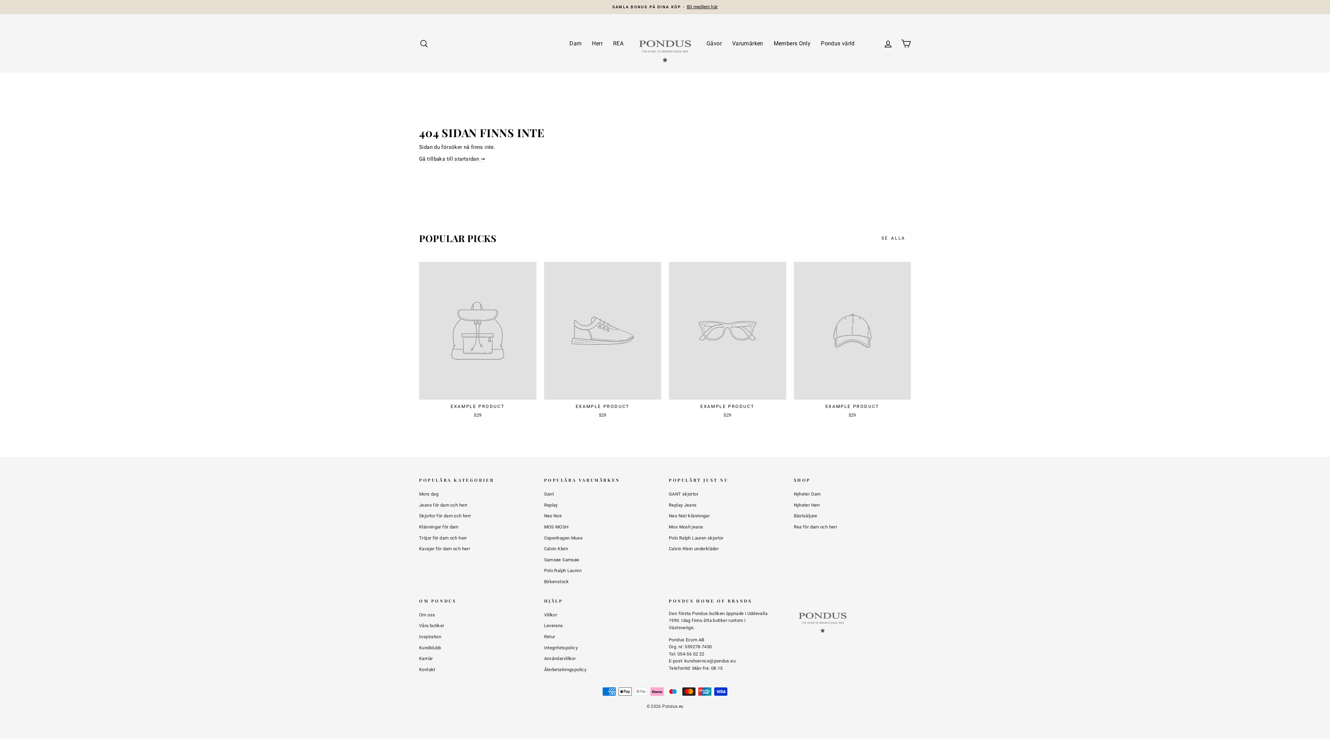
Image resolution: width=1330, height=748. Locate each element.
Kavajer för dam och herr (444, 548)
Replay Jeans (683, 505)
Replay (551, 505)
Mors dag (428, 494)
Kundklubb (430, 647)
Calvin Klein (556, 548)
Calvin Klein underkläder (694, 548)
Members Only (792, 43)
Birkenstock (556, 581)
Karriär (426, 658)
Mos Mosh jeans (686, 526)
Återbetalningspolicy (565, 669)
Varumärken (747, 43)
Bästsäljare (805, 515)
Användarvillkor (560, 658)
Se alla (893, 238)
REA (618, 43)
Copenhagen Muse (563, 538)
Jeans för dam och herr (443, 505)
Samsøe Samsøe (561, 559)
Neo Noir (553, 515)
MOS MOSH (556, 526)
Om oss (427, 614)
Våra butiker (431, 625)
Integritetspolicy (561, 647)
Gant (549, 494)
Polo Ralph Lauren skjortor (696, 538)
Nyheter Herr (807, 505)
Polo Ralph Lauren (563, 570)
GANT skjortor (683, 494)
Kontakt (427, 669)
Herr (597, 43)
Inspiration (430, 636)
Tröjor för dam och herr (443, 538)
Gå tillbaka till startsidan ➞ (452, 159)
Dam (575, 43)
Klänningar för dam (439, 526)
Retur (549, 636)
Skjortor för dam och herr (445, 515)
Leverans (553, 625)
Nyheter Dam (807, 494)
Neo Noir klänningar (689, 515)
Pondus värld (838, 43)
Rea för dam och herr (815, 526)
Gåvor (714, 43)
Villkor (550, 614)
